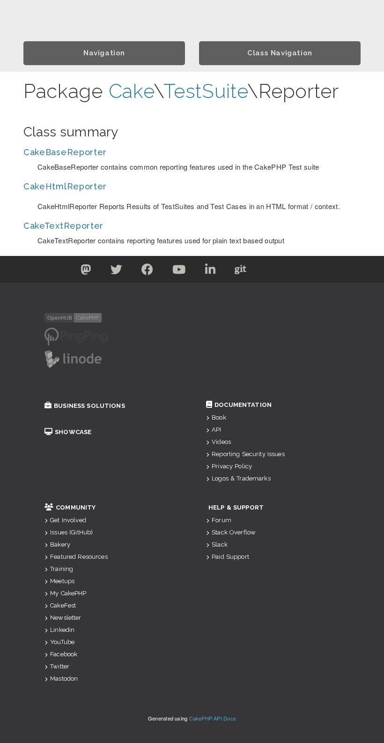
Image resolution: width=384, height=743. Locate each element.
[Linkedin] (210, 271)
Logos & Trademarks (241, 478)
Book (219, 417)
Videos (221, 441)
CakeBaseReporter (65, 152)
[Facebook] (147, 271)
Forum (221, 520)
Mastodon (64, 678)
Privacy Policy (232, 466)
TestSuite (205, 91)
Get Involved (68, 520)
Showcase (73, 431)
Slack (220, 544)
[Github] (240, 271)
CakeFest (63, 605)
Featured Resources (79, 556)
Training (61, 568)
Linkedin (62, 629)
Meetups (62, 581)
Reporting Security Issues (248, 454)
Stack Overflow (234, 532)
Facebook (63, 654)
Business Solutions (89, 405)
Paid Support (230, 556)
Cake (131, 91)
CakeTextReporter (63, 226)
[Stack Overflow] (299, 271)
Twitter (59, 666)
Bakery (60, 544)
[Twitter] (86, 271)
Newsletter (65, 617)
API (216, 429)
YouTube (62, 641)
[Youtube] (179, 271)
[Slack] (271, 271)
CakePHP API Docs (212, 718)
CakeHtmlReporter (65, 186)
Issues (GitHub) (71, 532)
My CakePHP (68, 593)
